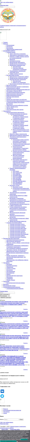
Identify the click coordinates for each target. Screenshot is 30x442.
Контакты (6, 284)
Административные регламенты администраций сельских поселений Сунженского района (20, 126)
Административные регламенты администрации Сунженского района (20, 117)
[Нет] (17, 441)
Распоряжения (10, 272)
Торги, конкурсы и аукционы (18, 53)
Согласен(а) (24, 439)
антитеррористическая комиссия (12, 410)
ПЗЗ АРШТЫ (16, 174)
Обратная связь (4, 5)
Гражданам (6, 281)
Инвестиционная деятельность (14, 93)
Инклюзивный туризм (9, 285)
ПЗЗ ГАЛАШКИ (17, 177)
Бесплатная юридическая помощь (15, 282)
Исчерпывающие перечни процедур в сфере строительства (19, 204)
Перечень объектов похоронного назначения (19, 68)
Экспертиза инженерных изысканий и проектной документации (20, 202)
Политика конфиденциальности (8, 441)
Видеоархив (9, 48)
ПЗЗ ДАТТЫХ (17, 178)
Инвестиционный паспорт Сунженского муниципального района (17, 87)
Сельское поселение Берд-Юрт (18, 228)
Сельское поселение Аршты (17, 227)
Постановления (10, 271)
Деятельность (7, 111)
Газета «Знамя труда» (12, 106)
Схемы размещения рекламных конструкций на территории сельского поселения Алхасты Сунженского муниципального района (14, 303)
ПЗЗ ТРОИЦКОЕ (17, 182)
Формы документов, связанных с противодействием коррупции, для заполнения (16, 257)
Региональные (10, 45)
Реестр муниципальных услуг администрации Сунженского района (21, 131)
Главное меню (4, 291)
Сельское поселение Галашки (18, 230)
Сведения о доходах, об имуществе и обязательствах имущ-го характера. (16, 250)
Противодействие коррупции (11, 238)
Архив (5, 413)
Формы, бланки (10, 280)
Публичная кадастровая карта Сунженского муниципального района (21, 190)
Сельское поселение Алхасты (18, 225)
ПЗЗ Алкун (16, 171)
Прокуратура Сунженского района (19, 76)
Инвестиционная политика (13, 95)
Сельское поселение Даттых (17, 231)
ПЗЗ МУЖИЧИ (17, 179)
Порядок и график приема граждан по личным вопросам (19, 57)
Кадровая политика (15, 61)
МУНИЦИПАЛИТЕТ (9, 51)
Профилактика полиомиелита (18, 63)
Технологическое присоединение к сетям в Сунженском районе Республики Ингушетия (18, 102)
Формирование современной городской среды (17, 71)
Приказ (8, 274)
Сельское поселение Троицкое (18, 237)
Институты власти (11, 85)
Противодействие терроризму (18, 79)
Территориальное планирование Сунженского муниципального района (20, 148)
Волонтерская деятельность (17, 62)
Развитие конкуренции (12, 96)
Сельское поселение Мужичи (18, 232)
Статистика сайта (15, 429)
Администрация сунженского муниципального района (13, 427)
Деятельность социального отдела (19, 55)
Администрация (10, 52)
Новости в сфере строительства (18, 134)
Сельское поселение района (17, 235)
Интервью (9, 264)
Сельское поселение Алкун (17, 224)
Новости (5, 43)
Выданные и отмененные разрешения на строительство (18, 199)
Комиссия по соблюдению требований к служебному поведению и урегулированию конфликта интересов (17, 247)
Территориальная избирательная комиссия (18, 89)
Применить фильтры (6, 297)
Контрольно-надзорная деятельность (20, 83)
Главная (5, 42)
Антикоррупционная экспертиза (15, 240)
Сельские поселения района (14, 222)
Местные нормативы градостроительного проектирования (18, 157)
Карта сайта (5, 429)
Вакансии (12, 59)
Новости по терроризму (19, 82)
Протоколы (9, 277)
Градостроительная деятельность (15, 112)
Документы (6, 262)
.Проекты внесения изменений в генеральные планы (21, 144)
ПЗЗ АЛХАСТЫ (17, 172)
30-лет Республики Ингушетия (14, 109)
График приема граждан (16, 73)
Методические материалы (13, 241)
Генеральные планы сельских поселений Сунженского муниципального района (21, 141)
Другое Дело (9, 108)
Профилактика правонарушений (18, 78)
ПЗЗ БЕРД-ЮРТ (17, 175)
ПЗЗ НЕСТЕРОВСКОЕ (19, 181)
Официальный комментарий (14, 49)
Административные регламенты (18, 114)
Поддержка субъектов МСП (14, 91)
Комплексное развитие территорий (19, 135)
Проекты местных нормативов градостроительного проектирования (21, 152)
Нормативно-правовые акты (17, 65)
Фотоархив (9, 46)
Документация (17, 66)
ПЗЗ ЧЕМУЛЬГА (17, 184)
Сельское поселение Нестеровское (19, 234)
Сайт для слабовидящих (6, 422)
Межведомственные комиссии (18, 221)
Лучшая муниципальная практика (15, 92)
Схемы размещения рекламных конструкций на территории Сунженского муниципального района (18, 209)
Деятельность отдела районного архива (17, 105)
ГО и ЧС (8, 98)
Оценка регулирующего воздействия (16, 99)
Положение (9, 270)
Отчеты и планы (10, 268)
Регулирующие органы (12, 75)
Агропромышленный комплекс (11, 287)
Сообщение (9, 278)
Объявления (9, 267)
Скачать (25, 309)
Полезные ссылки (14, 185)
